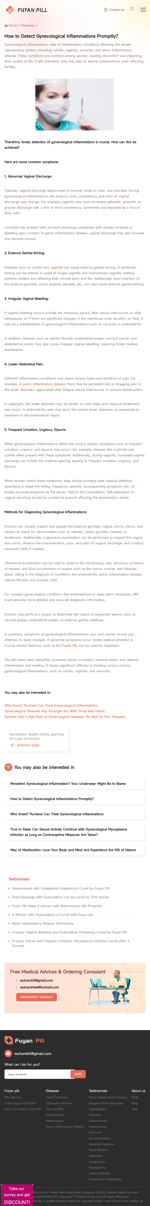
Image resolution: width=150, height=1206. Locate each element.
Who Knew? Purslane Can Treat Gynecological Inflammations (51, 705)
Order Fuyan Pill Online (20, 1103)
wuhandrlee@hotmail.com (39, 987)
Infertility (95, 1115)
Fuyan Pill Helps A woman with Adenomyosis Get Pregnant (57, 906)
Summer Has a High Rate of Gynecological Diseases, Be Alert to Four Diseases (64, 717)
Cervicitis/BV (54, 1109)
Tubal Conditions (57, 1097)
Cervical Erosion (100, 1138)
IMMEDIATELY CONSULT (36, 997)
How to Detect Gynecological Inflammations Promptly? (52, 799)
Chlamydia (96, 1156)
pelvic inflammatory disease (44, 384)
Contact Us (117, 10)
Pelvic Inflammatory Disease (65, 1126)
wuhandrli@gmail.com (36, 980)
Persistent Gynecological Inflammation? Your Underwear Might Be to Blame (68, 783)
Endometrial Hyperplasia (105, 1179)
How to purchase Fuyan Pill (22, 1109)
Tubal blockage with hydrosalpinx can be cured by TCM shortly (60, 897)
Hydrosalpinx (97, 1109)
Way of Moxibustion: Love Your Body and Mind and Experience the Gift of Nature (73, 850)
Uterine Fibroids (99, 1173)
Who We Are (12, 1097)
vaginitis (56, 267)
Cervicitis (95, 1132)
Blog (135, 1103)
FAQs (135, 1097)
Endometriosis (55, 1115)
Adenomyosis (54, 1121)
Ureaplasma (97, 1161)
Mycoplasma (97, 1167)
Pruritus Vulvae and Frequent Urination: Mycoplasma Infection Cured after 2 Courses (70, 943)
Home (13, 25)
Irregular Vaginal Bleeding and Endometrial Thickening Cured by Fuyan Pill (69, 932)
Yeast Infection (98, 1150)
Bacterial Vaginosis (101, 1144)
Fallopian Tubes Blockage (106, 1103)
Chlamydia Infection (59, 1103)
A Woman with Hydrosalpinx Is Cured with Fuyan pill (52, 914)
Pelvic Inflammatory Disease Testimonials (43, 923)
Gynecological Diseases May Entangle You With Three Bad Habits (54, 711)
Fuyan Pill (69, 645)
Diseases (28, 25)
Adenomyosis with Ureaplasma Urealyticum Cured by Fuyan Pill (60, 888)
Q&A (135, 1109)
